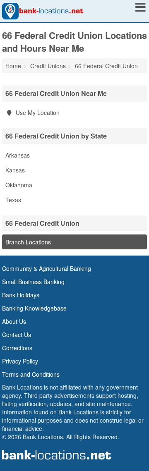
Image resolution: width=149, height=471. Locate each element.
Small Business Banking (33, 281)
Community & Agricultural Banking (46, 268)
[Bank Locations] (43, 10)
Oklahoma (18, 185)
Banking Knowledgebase (34, 308)
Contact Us (16, 334)
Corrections (17, 348)
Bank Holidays (20, 295)
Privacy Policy (20, 361)
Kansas (15, 170)
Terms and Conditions (31, 374)
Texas (13, 200)
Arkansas (17, 155)
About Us (14, 321)
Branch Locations (28, 242)
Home (13, 66)
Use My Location (37, 112)
